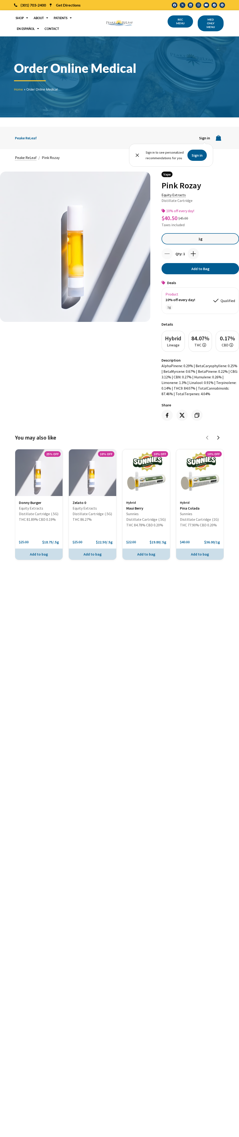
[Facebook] (174, 5)
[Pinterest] (222, 5)
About (39, 18)
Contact (52, 29)
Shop (20, 18)
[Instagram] (198, 5)
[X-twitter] (182, 5)
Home (18, 89)
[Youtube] (206, 5)
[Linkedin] (190, 5)
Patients (60, 18)
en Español (26, 29)
